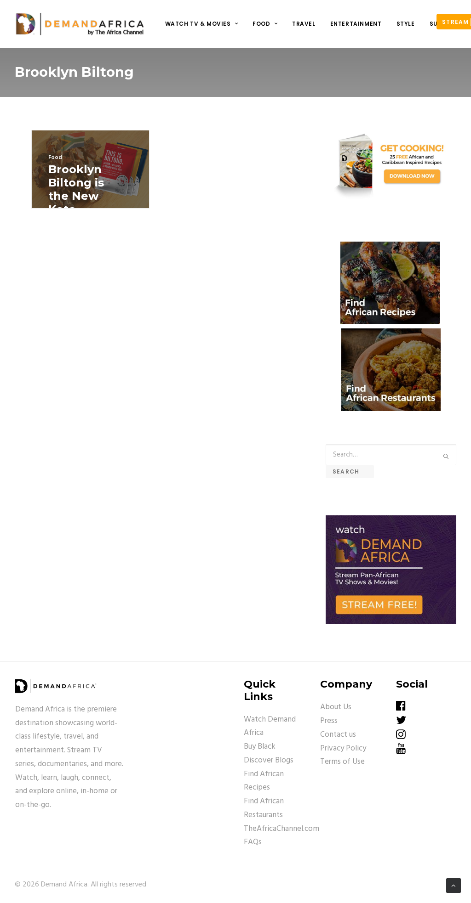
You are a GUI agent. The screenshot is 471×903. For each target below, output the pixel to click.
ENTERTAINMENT (356, 24)
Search (350, 471)
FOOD (261, 24)
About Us (335, 707)
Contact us (338, 734)
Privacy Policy (343, 748)
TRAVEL (304, 24)
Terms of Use (342, 762)
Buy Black (260, 746)
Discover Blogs (268, 760)
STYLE (405, 24)
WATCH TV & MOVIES (198, 24)
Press (329, 721)
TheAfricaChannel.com (281, 829)
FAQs (253, 842)
